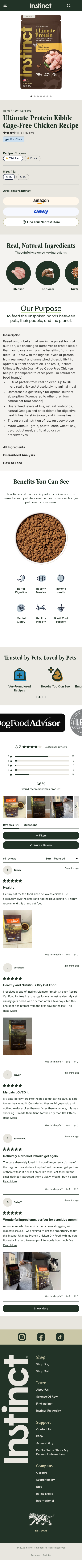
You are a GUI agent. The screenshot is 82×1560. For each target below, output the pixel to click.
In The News (44, 1493)
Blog (39, 1486)
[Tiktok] (60, 1337)
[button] (41, 756)
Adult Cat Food (22, 110)
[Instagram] (22, 1337)
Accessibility (44, 1443)
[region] (41, 807)
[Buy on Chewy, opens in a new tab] (41, 212)
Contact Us (43, 1429)
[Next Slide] (76, 807)
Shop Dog (42, 1364)
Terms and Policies (41, 1555)
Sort (49, 858)
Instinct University (48, 1410)
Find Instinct (44, 1403)
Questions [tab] (30, 825)
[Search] (69, 6)
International (45, 1500)
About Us (42, 1389)
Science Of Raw (47, 1396)
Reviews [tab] (11, 825)
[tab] (36, 697)
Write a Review (48, 846)
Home (6, 110)
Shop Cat (42, 1371)
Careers (41, 1472)
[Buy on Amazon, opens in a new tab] (41, 201)
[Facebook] (41, 1337)
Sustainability (45, 1479)
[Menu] (5, 6)
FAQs (39, 1436)
